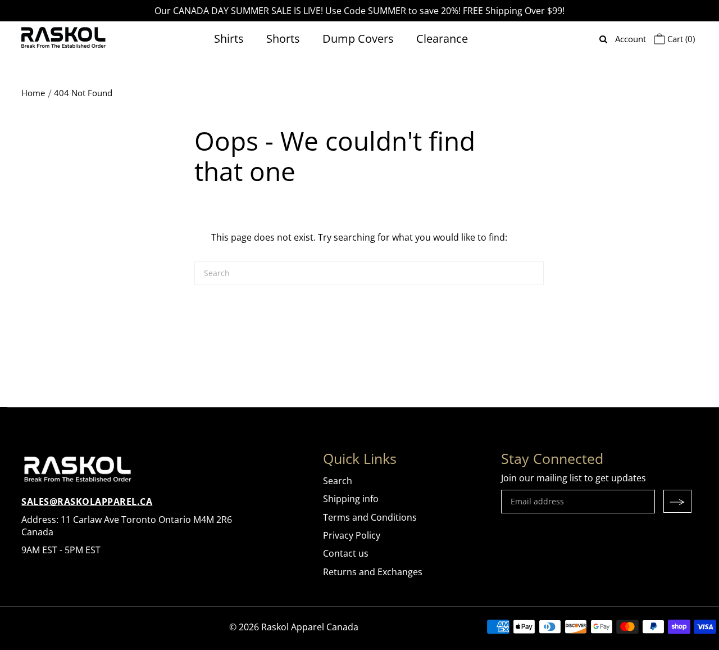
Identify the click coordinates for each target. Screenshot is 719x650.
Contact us (345, 553)
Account (630, 38)
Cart (680, 38)
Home (33, 92)
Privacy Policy (351, 535)
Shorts (283, 38)
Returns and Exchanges (372, 572)
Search (337, 481)
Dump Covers (358, 38)
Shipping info (351, 499)
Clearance (442, 38)
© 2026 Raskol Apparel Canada (293, 627)
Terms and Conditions (370, 517)
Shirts (229, 38)
